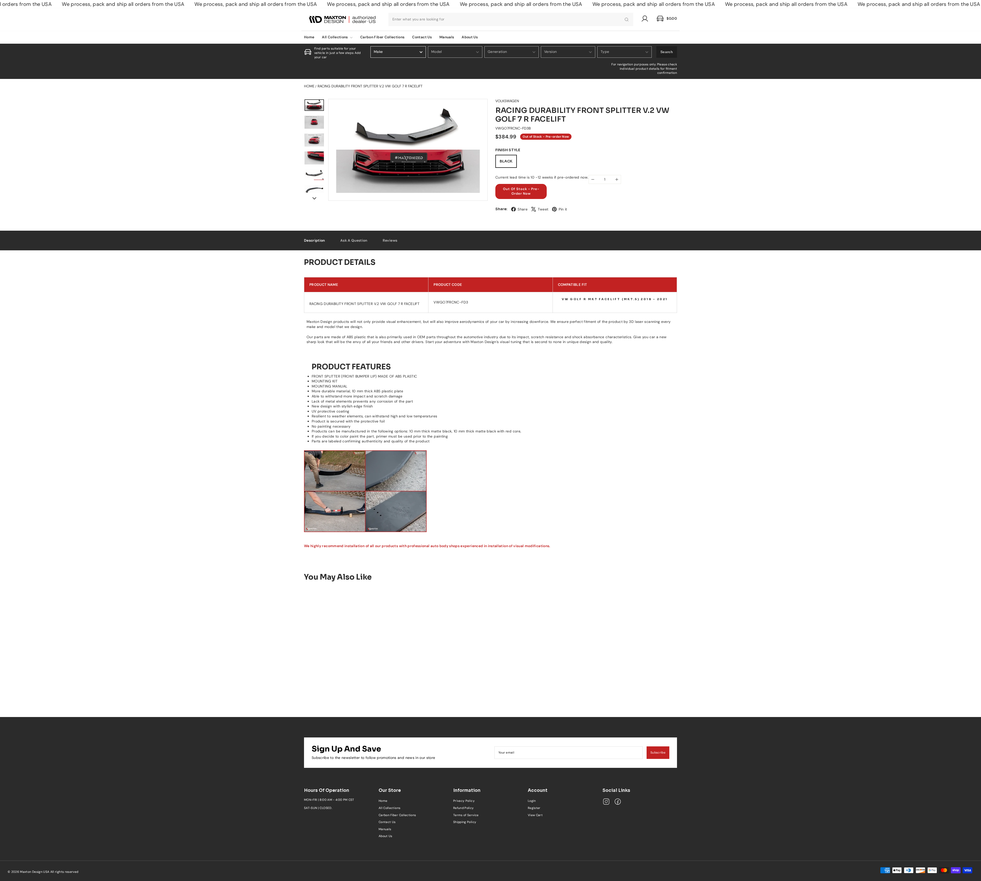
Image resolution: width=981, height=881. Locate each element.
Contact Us (422, 37)
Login (532, 801)
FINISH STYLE (507, 150)
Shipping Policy (464, 822)
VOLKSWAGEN (507, 101)
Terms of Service (466, 815)
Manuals (446, 37)
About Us (470, 37)
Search (666, 52)
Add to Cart (347, 683)
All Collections (335, 37)
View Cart (535, 815)
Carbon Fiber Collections (382, 37)
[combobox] (510, 19)
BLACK (506, 161)
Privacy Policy (464, 801)
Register (534, 808)
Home (309, 37)
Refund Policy (463, 808)
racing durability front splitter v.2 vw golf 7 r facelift (370, 86)
